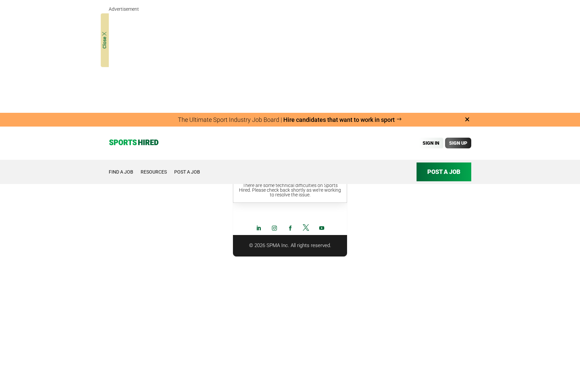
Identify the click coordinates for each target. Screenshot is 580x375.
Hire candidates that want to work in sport (339, 119)
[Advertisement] (290, 60)
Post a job (187, 172)
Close (104, 42)
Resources (154, 172)
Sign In (431, 143)
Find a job (121, 172)
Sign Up (458, 143)
